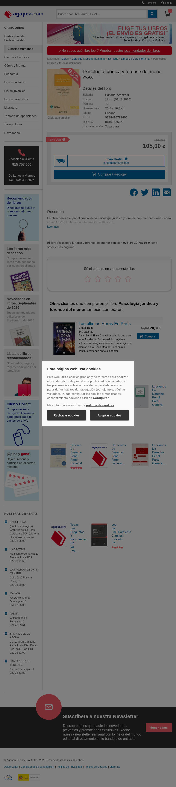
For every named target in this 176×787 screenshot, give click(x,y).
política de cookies (100, 405)
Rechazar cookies (67, 415)
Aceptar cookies (109, 415)
